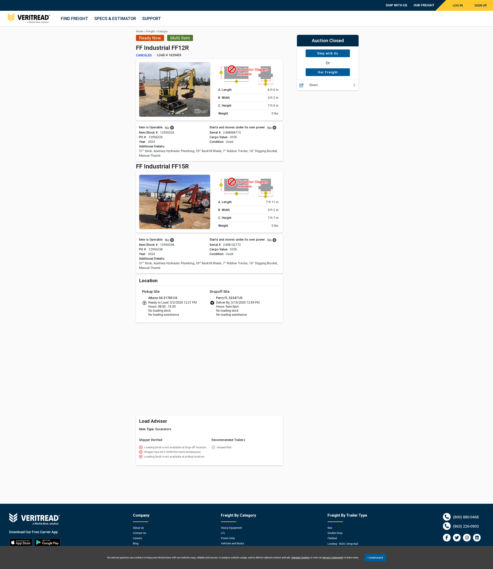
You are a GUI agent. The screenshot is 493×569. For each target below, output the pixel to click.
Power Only (228, 538)
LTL (223, 533)
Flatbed (332, 538)
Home (139, 31)
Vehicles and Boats (232, 543)
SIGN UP (481, 5)
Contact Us (139, 533)
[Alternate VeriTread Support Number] (447, 526)
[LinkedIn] (477, 537)
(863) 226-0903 (466, 526)
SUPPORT (151, 18)
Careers (137, 538)
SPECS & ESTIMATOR (115, 18)
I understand (375, 557)
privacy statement (333, 557)
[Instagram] (467, 537)
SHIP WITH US (396, 5)
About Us (138, 528)
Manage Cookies (300, 557)
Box (330, 528)
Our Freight (328, 72)
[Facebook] (447, 537)
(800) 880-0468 (466, 516)
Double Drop (335, 533)
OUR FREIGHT (423, 5)
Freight (150, 31)
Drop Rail (352, 544)
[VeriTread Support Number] (447, 516)
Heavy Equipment (231, 528)
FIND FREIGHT (74, 18)
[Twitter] (457, 537)
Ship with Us (327, 53)
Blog (135, 543)
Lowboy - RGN (336, 544)
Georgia (163, 31)
